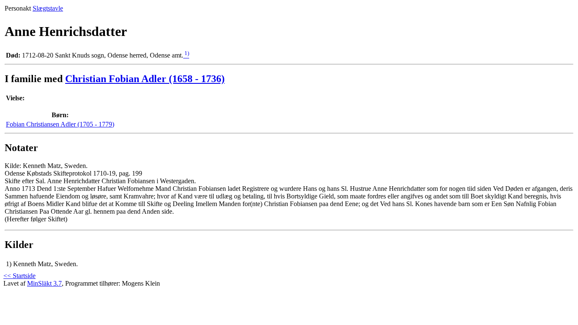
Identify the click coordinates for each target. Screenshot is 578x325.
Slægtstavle (48, 8)
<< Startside (19, 275)
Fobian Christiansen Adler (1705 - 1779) (60, 124)
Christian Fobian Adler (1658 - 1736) (145, 78)
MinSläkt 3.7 (44, 283)
